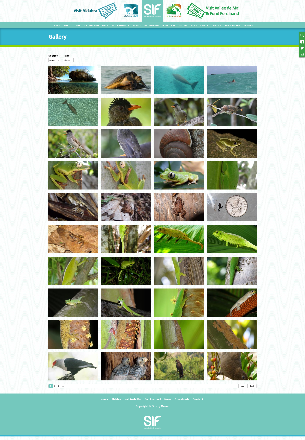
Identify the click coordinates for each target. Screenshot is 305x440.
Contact (216, 25)
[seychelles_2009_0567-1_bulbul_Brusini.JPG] (126, 127)
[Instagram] (302, 54)
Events (204, 25)
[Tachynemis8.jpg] (232, 159)
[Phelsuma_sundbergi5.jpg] (179, 286)
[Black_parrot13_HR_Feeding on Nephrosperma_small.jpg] (232, 382)
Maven (165, 406)
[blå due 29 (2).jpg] (73, 382)
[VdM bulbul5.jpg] (179, 127)
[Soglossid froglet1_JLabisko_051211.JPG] (232, 223)
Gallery (183, 25)
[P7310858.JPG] (126, 191)
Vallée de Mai (133, 399)
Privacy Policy (232, 25)
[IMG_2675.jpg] (179, 350)
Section (53, 55)
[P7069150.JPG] (179, 191)
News (194, 25)
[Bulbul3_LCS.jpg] (73, 159)
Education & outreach (95, 25)
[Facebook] (302, 41)
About (67, 25)
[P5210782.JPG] (126, 318)
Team (77, 25)
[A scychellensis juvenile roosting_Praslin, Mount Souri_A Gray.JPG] (126, 286)
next (243, 386)
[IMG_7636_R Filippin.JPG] (232, 95)
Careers (248, 25)
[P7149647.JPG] (232, 286)
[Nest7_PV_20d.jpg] (126, 382)
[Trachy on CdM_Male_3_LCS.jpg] (73, 350)
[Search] (302, 35)
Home (57, 25)
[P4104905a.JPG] (179, 254)
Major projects (120, 25)
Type (66, 55)
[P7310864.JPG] (73, 191)
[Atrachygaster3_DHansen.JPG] (232, 350)
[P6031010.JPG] (73, 318)
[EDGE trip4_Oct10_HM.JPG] (73, 254)
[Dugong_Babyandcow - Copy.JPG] (73, 127)
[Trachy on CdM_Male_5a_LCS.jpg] (232, 318)
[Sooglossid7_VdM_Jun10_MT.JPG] (179, 223)
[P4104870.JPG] (232, 254)
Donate (137, 25)
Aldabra (116, 399)
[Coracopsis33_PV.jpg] (179, 382)
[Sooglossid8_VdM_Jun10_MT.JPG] (126, 223)
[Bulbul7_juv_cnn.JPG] (232, 127)
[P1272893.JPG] (179, 318)
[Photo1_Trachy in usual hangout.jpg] (126, 350)
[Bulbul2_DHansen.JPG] (126, 159)
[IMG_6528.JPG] (179, 95)
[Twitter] (302, 48)
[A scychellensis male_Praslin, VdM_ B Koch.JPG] (73, 286)
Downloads (168, 25)
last (252, 386)
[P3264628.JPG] (232, 191)
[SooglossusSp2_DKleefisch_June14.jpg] (73, 223)
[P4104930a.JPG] (126, 254)
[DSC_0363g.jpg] (179, 159)
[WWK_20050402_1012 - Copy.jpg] (73, 95)
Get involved (151, 25)
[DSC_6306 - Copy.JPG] (126, 95)
